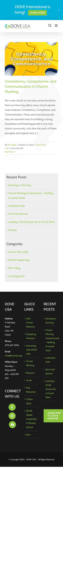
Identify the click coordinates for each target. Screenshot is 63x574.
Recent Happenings (19, 259)
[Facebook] (12, 407)
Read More (9, 152)
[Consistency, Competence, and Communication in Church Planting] (31, 59)
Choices (12, 230)
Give (28, 434)
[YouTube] (12, 424)
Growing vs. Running (19, 185)
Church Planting (30, 363)
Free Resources (31, 389)
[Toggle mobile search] (50, 25)
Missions (30, 372)
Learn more (37, 12)
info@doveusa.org (13, 355)
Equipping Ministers (31, 336)
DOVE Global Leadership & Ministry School (31, 419)
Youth (29, 380)
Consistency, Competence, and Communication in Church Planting (30, 86)
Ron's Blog (14, 268)
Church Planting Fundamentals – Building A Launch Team (51, 340)
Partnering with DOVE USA (31, 349)
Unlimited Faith (16, 205)
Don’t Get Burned (17, 213)
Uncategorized (16, 276)
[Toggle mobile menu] (56, 25)
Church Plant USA (18, 252)
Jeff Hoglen (12, 145)
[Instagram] (12, 415)
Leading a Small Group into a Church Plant (31, 221)
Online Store (29, 401)
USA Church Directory (30, 322)
